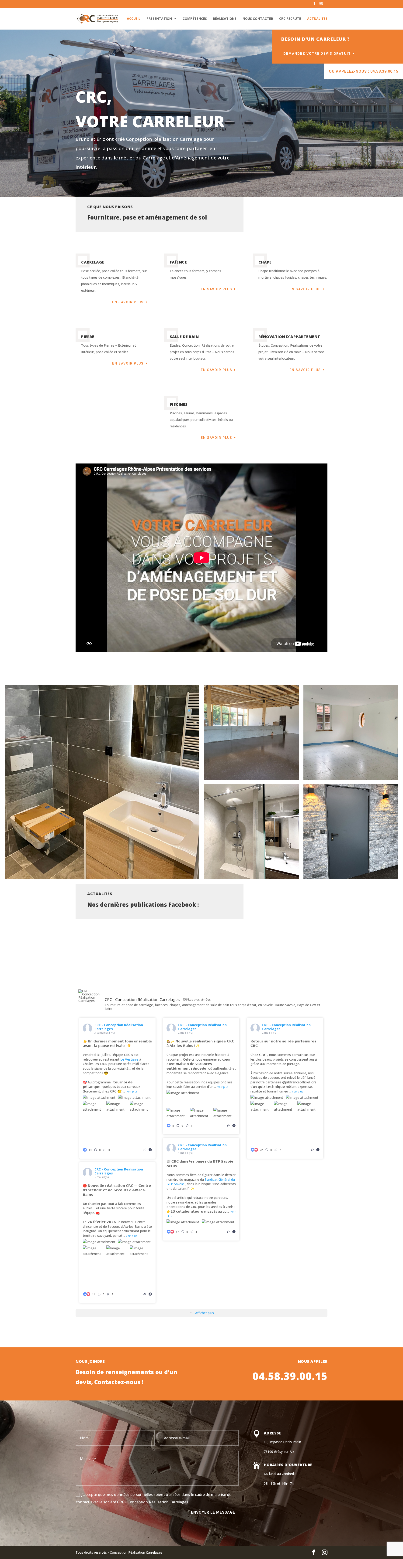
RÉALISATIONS (224, 19)
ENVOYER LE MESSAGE (213, 1512)
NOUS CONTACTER (258, 19)
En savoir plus (128, 302)
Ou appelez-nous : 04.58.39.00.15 (363, 71)
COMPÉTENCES (195, 19)
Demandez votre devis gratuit (317, 53)
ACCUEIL (133, 19)
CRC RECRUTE (290, 19)
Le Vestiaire (129, 1059)
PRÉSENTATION (159, 19)
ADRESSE (272, 1433)
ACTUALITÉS (317, 19)
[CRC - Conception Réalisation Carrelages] (89, 996)
